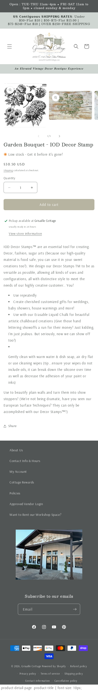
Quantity (9, 178)
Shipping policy (73, 673)
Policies (15, 493)
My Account (18, 471)
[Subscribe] (74, 609)
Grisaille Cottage (31, 666)
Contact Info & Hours (25, 461)
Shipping (8, 170)
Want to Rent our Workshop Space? (35, 514)
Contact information (37, 680)
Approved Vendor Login (26, 504)
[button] (9, 46)
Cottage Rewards (22, 482)
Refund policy (78, 666)
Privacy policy (28, 673)
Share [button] (12, 426)
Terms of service (50, 673)
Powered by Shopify (54, 666)
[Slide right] (59, 136)
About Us (16, 450)
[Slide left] (38, 136)
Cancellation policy (65, 680)
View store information (25, 233)
